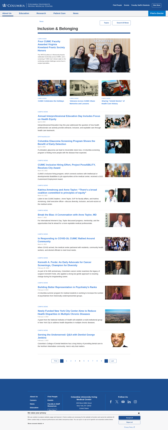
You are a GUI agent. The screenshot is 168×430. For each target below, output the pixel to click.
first (55, 361)
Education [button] (24, 13)
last (112, 361)
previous (62, 361)
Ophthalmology (44, 136)
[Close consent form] (138, 413)
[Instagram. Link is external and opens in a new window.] (135, 401)
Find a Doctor (157, 13)
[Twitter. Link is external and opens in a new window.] (117, 401)
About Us (34, 397)
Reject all (129, 422)
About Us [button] (6, 13)
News (41, 21)
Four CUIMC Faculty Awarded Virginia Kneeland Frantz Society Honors (51, 46)
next (106, 361)
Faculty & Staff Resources (54, 405)
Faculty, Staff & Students (140, 5)
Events (126, 5)
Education (34, 408)
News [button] (75, 13)
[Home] (27, 5)
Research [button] (41, 13)
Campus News (42, 38)
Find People (117, 5)
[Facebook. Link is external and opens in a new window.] (110, 401)
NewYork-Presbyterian (98, 385)
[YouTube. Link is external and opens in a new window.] (123, 401)
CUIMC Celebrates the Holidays (51, 101)
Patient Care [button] (59, 13)
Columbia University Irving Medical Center (71, 385)
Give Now (156, 5)
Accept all (129, 418)
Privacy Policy (128, 427)
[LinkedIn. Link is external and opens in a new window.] (129, 401)
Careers (33, 400)
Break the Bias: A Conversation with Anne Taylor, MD (67, 214)
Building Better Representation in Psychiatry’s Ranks (67, 287)
